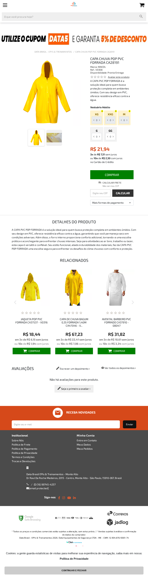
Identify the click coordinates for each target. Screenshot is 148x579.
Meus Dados (84, 444)
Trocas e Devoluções (23, 461)
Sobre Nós (18, 440)
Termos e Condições (23, 457)
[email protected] (39, 488)
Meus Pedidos (85, 448)
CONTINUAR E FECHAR (74, 570)
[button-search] (141, 16)
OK (123, 193)
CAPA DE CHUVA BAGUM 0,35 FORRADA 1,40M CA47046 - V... (37, 322)
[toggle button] (5, 5)
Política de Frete (21, 444)
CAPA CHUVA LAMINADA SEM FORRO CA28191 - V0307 (122, 322)
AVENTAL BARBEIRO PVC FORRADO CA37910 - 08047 (79, 322)
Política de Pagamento (24, 448)
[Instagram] (63, 497)
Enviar (129, 424)
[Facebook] (59, 497)
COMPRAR (112, 175)
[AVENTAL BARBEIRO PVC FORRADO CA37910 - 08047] (80, 288)
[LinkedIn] (74, 497)
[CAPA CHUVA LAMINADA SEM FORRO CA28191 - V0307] (122, 288)
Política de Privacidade (24, 452)
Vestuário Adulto (100, 107)
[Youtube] (69, 497)
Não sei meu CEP (111, 186)
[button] (15, 302)
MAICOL (102, 66)
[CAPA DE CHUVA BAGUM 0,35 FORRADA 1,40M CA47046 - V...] (37, 288)
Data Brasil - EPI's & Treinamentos (53, 51)
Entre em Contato (87, 440)
